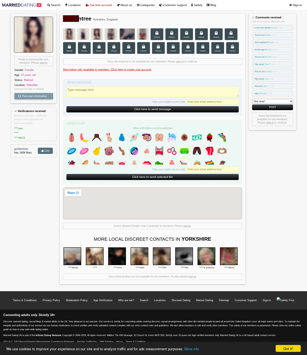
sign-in (43, 62)
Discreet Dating (181, 300)
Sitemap (224, 300)
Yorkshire (32, 85)
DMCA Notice (106, 341)
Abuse (119, 341)
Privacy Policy (51, 300)
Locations (74, 5)
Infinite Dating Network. (49, 335)
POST (272, 107)
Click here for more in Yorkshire (29, 89)
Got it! (288, 348)
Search (55, 5)
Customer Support (246, 300)
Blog (212, 5)
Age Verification (102, 300)
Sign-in (297, 5)
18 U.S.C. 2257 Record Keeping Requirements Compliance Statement (38, 341)
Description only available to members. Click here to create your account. (107, 69)
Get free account (100, 5)
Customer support (174, 5)
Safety (197, 5)
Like (46, 150)
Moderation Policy (77, 300)
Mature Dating (204, 300)
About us (126, 5)
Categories (147, 5)
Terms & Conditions (25, 300)
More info (191, 348)
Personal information (34, 96)
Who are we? (126, 300)
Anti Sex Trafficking (86, 341)
